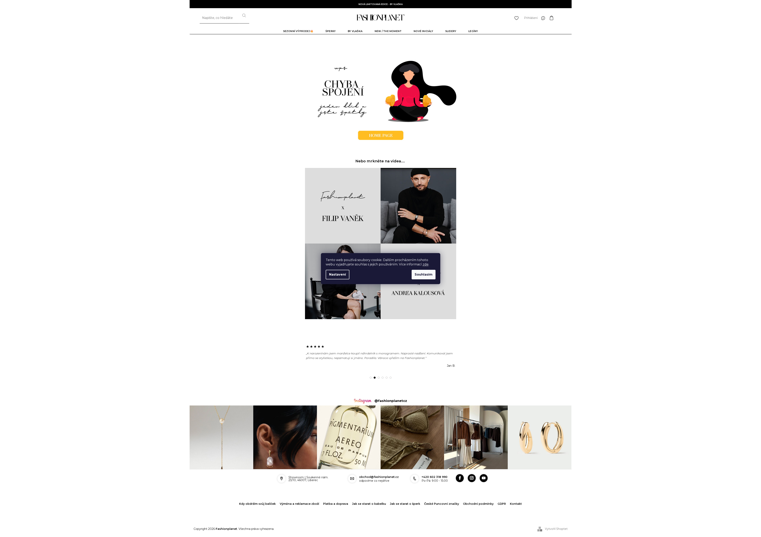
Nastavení (337, 274)
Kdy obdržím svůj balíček (257, 504)
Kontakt (516, 504)
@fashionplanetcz (390, 401)
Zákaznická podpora (544, 18)
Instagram (472, 478)
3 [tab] (379, 378)
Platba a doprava (335, 504)
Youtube (484, 478)
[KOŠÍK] (555, 18)
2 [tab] (375, 378)
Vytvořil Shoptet (556, 528)
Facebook (460, 478)
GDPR (502, 504)
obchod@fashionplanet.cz (379, 477)
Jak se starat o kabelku (369, 504)
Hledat (244, 17)
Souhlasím (424, 274)
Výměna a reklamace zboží (299, 504)
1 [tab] (371, 378)
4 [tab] (383, 378)
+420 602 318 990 (434, 477)
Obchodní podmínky (478, 504)
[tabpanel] (380, 356)
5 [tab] (387, 378)
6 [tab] (391, 378)
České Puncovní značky (441, 504)
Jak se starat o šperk (405, 504)
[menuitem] (298, 31)
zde (426, 264)
